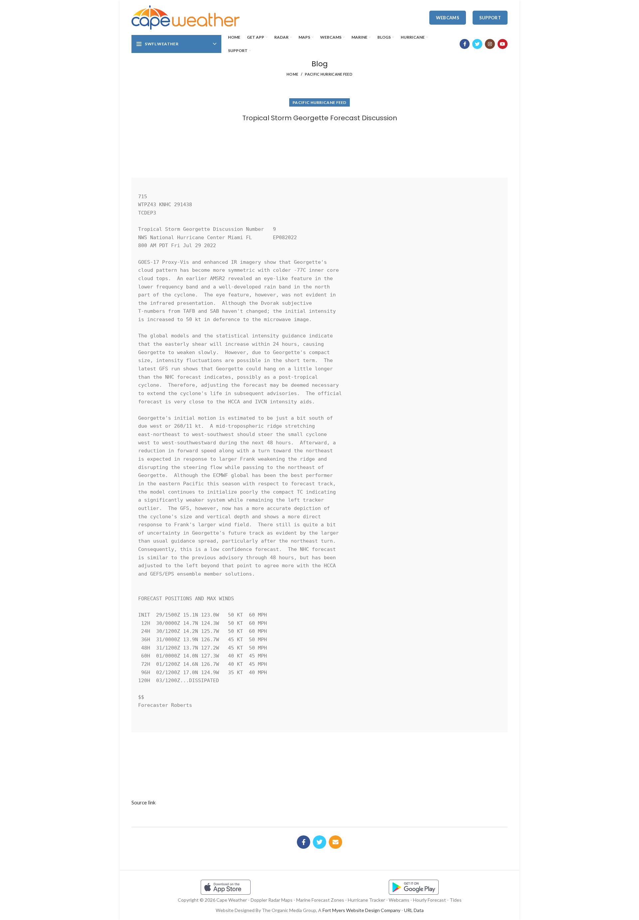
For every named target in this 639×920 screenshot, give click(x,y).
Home (292, 74)
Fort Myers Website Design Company (361, 910)
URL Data (414, 910)
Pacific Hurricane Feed (328, 74)
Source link (143, 802)
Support (490, 17)
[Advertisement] (319, 148)
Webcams (447, 17)
